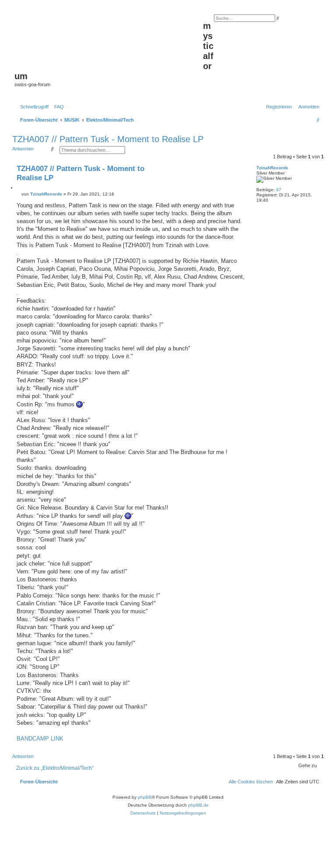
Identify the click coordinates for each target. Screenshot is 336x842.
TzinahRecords (272, 167)
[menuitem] (57, 106)
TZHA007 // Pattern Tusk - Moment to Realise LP (107, 139)
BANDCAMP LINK (40, 738)
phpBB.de (198, 805)
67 (278, 189)
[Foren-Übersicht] (108, 39)
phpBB (145, 797)
